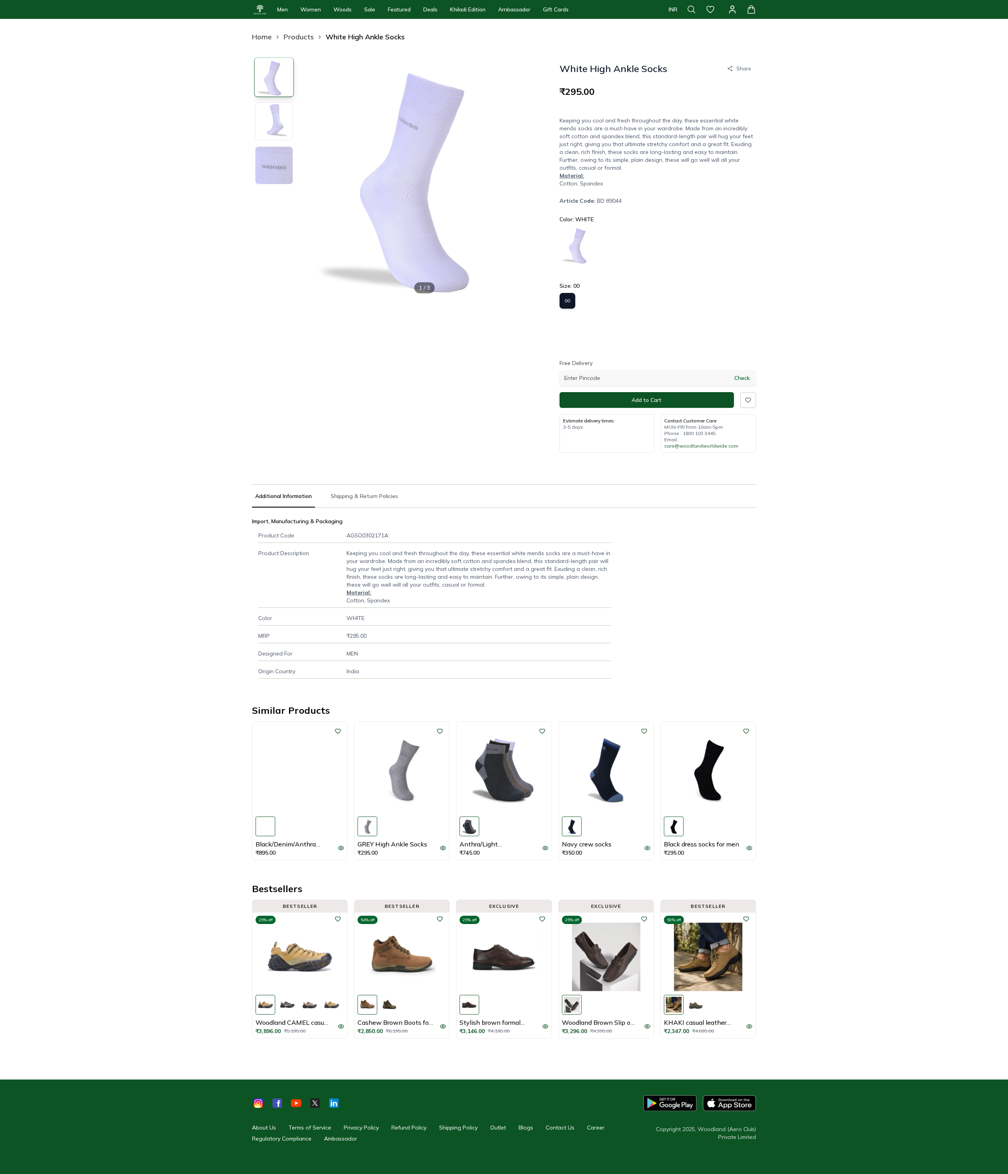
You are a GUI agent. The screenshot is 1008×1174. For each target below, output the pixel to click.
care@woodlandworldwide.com (701, 446)
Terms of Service (310, 1127)
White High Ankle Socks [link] (365, 36)
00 (567, 301)
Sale (369, 9)
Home (262, 36)
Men (282, 9)
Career (595, 1127)
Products (299, 36)
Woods (343, 9)
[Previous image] (315, 177)
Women (310, 9)
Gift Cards (556, 9)
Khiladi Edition (467, 9)
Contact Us (560, 1127)
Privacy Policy (361, 1127)
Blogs (526, 1127)
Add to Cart (647, 400)
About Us (264, 1127)
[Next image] (534, 177)
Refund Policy (408, 1127)
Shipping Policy (458, 1127)
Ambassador (514, 9)
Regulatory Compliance (281, 1138)
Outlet (498, 1127)
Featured (399, 9)
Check (742, 377)
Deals (430, 9)
